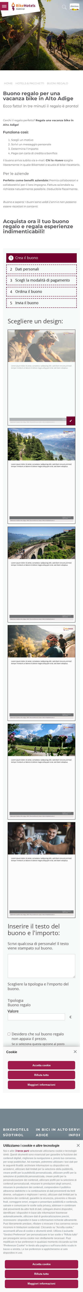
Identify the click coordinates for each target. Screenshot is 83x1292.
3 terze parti (22, 1151)
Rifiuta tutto (41, 1273)
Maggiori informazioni (41, 1283)
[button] (78, 1145)
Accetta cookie (41, 1264)
